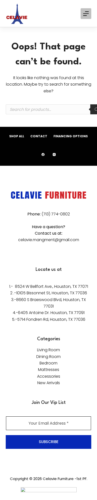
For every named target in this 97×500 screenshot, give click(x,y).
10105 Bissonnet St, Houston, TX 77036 (51, 293)
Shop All (16, 136)
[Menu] (86, 13)
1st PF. (82, 478)
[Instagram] (54, 154)
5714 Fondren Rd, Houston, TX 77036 (51, 319)
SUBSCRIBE (48, 441)
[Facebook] (43, 154)
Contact (38, 136)
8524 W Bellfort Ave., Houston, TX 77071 (51, 286)
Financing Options (70, 136)
